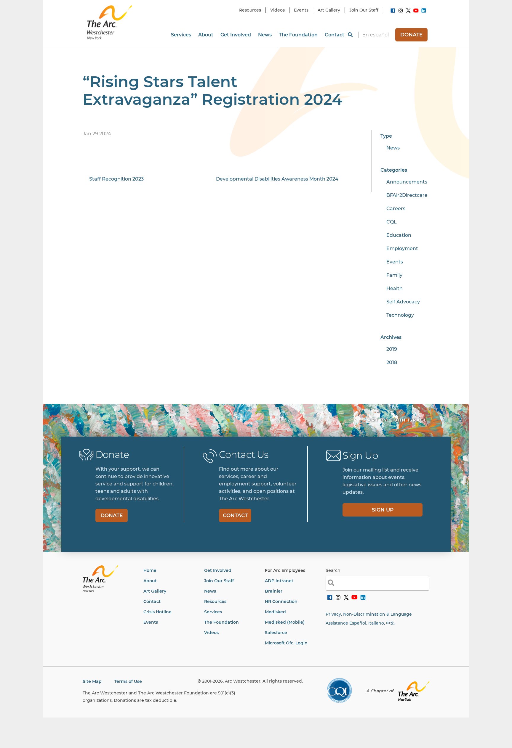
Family (394, 275)
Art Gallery (154, 591)
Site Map (92, 681)
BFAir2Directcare (407, 195)
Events (394, 262)
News (393, 148)
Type (386, 136)
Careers (395, 208)
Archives (390, 337)
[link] (393, 12)
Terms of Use (128, 681)
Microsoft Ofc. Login (286, 643)
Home (149, 570)
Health (394, 288)
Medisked (275, 612)
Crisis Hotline (157, 612)
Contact (152, 601)
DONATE (411, 35)
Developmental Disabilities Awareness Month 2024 (277, 179)
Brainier (273, 591)
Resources (215, 601)
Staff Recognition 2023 (116, 179)
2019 (391, 349)
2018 (391, 362)
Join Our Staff (219, 580)
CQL (391, 222)
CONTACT (235, 515)
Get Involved (217, 570)
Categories (393, 170)
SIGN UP (382, 510)
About (150, 580)
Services (213, 612)
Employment (402, 248)
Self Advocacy (403, 302)
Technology (400, 315)
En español (375, 34)
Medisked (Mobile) (285, 622)
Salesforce (276, 632)
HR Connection (281, 601)
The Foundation (221, 622)
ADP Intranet (279, 580)
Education (398, 235)
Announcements (406, 182)
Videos (211, 632)
